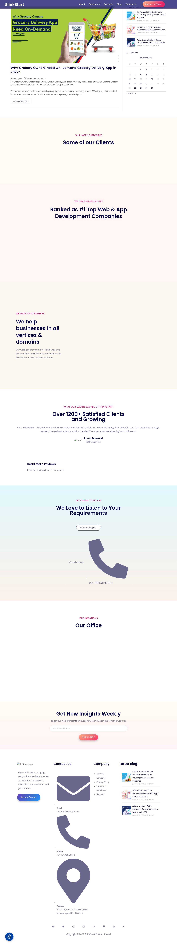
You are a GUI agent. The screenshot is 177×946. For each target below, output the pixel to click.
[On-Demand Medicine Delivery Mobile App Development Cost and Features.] (131, 16)
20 (129, 83)
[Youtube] (93, 926)
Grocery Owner (20, 82)
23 (146, 83)
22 (141, 83)
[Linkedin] (83, 926)
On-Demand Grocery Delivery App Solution (54, 84)
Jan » (134, 93)
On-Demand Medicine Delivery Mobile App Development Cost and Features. (151, 15)
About (82, 4)
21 (135, 83)
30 (146, 88)
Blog (119, 4)
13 (129, 79)
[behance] (123, 926)
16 (146, 79)
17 (152, 79)
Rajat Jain (18, 78)
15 (141, 79)
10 (152, 74)
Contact (129, 4)
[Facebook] (53, 926)
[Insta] (73, 926)
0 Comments (154, 20)
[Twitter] (63, 926)
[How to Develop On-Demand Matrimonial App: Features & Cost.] (131, 29)
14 (135, 79)
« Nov (129, 93)
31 (152, 88)
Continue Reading (22, 100)
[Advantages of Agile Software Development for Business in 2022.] (131, 42)
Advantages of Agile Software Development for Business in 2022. (145, 809)
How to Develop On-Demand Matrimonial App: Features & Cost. (145, 793)
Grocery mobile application (86, 82)
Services (93, 4)
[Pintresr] (103, 926)
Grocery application (37, 82)
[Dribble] (113, 926)
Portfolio (108, 4)
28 (135, 88)
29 (141, 88)
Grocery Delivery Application (60, 82)
